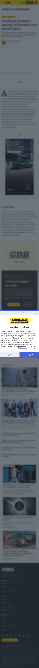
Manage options (10, 355)
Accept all (29, 355)
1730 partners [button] (13, 331)
